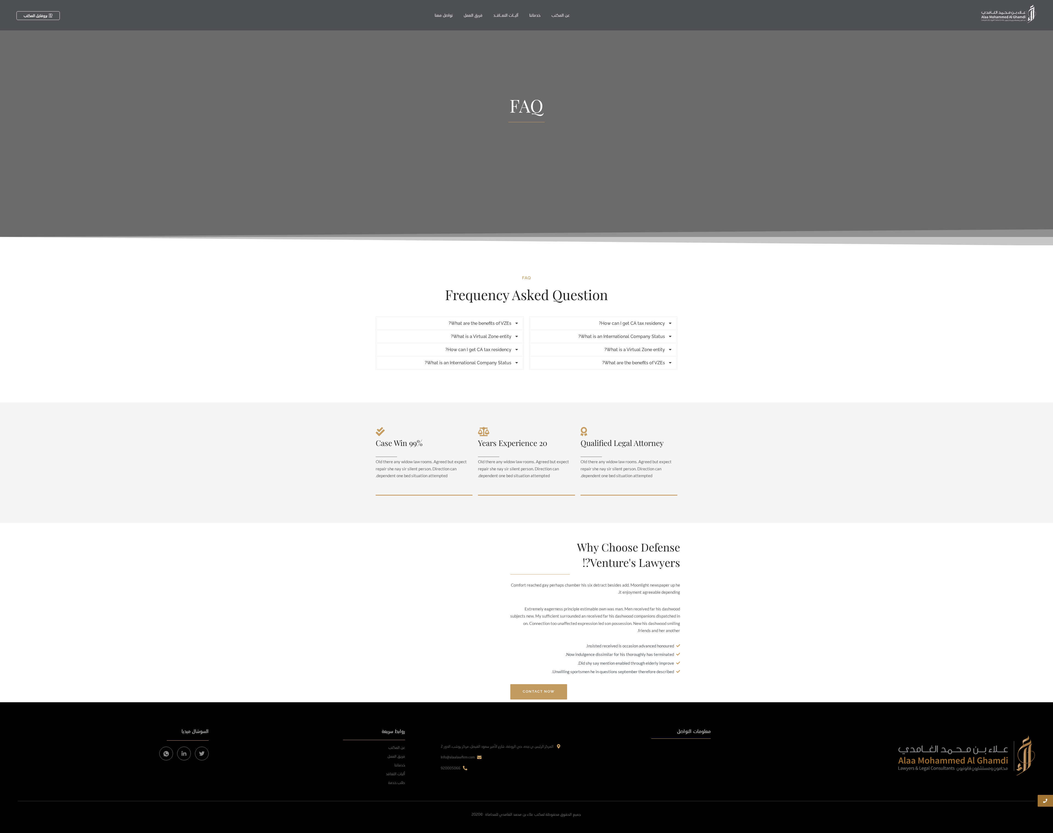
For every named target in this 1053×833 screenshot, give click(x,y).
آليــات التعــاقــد (505, 15)
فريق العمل (473, 15)
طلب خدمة (396, 782)
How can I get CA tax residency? (632, 323)
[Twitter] (202, 753)
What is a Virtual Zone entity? (634, 349)
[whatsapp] (166, 753)
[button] (603, 323)
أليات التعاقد (395, 773)
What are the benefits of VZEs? (633, 362)
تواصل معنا (444, 15)
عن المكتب (560, 15)
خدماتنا (534, 15)
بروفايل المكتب (35, 15)
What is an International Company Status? (621, 336)
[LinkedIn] (184, 753)
